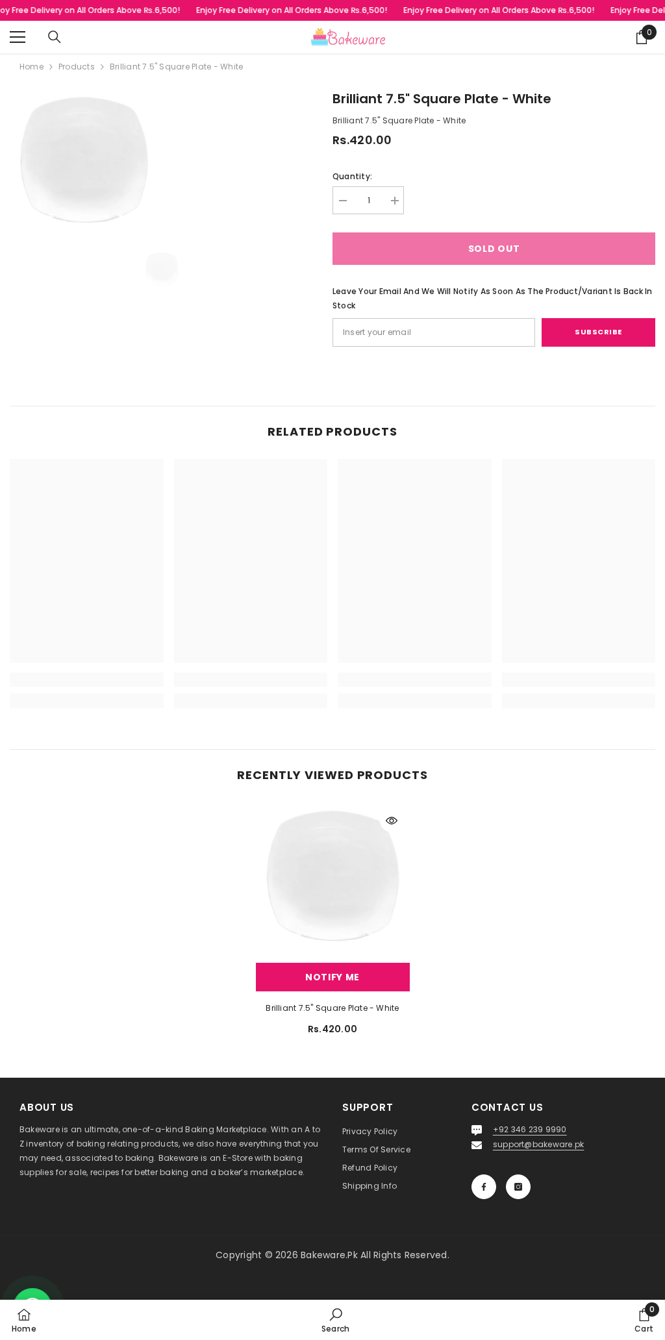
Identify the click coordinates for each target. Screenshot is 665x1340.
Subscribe (598, 332)
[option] (162, 270)
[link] (87, 680)
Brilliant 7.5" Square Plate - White (332, 1007)
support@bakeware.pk (538, 1144)
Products (76, 66)
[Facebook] (483, 1186)
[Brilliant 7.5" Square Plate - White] (333, 879)
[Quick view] (391, 820)
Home (31, 66)
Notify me (332, 977)
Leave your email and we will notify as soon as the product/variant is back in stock (492, 298)
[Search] (54, 37)
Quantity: (352, 176)
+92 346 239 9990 (530, 1129)
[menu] (17, 37)
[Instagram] (518, 1186)
